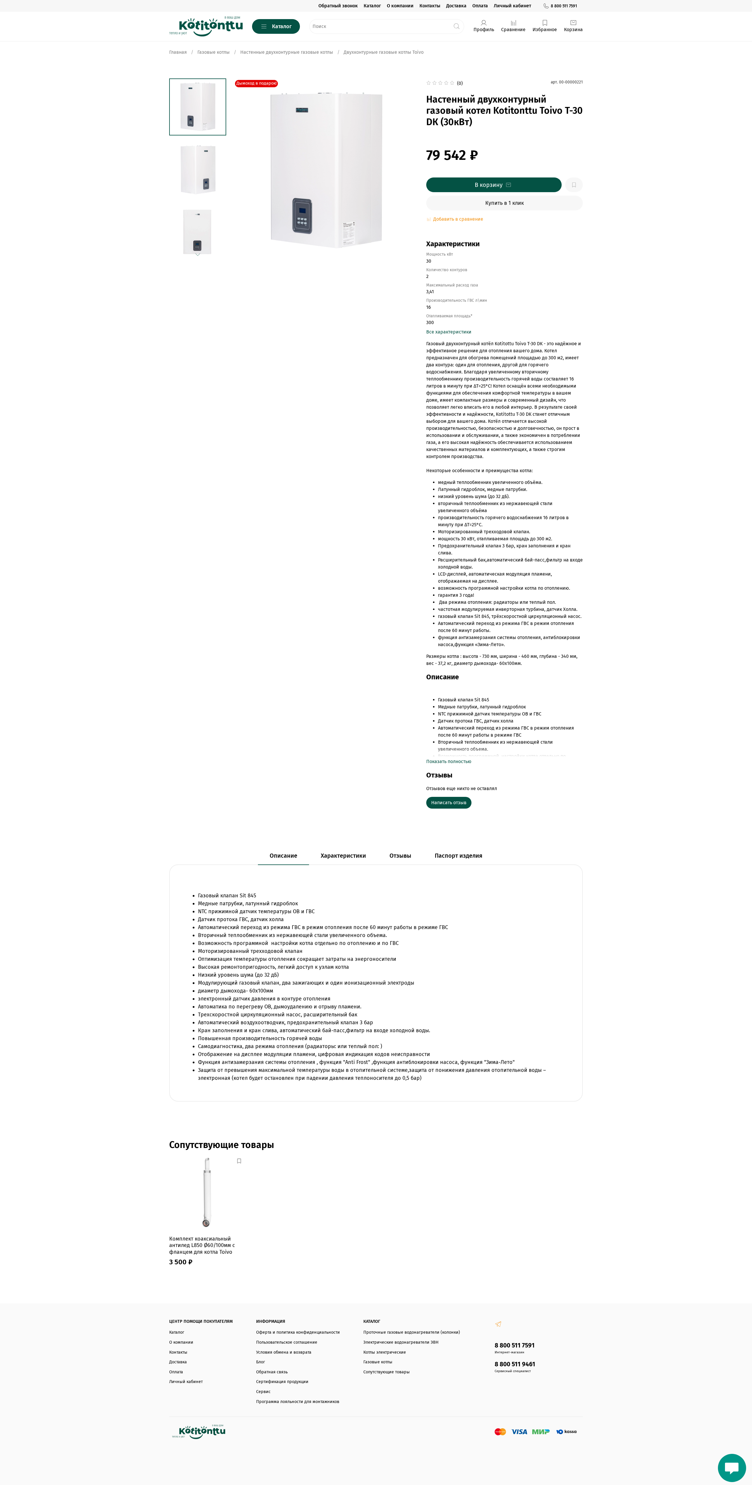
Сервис (263, 1391)
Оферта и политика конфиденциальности (298, 1332)
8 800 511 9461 (515, 1364)
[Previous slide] (245, 170)
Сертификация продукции (282, 1381)
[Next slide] (198, 255)
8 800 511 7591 (564, 6)
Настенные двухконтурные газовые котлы (286, 52)
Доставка (456, 6)
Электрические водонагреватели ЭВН (401, 1342)
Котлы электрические (384, 1352)
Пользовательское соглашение (286, 1342)
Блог (260, 1362)
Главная (178, 52)
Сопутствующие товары (386, 1372)
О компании (400, 6)
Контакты (429, 6)
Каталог (372, 6)
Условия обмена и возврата (283, 1352)
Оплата (480, 6)
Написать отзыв (448, 802)
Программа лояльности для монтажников (297, 1401)
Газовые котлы (213, 52)
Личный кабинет (512, 6)
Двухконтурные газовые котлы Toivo (384, 52)
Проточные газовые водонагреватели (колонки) (411, 1332)
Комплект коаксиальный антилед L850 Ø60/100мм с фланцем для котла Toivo (202, 1245)
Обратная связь (272, 1372)
